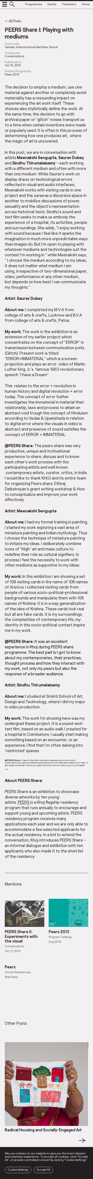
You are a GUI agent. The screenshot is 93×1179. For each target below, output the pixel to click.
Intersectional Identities (32, 47)
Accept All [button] (43, 1169)
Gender (10, 47)
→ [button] (82, 1143)
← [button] (9, 1143)
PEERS (24, 802)
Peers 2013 (12, 74)
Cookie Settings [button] (18, 1169)
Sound (53, 47)
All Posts (14, 20)
